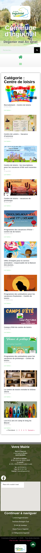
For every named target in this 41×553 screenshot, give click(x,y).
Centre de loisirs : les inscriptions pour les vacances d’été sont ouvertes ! (20, 167)
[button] (20, 64)
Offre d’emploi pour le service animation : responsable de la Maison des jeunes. (20, 263)
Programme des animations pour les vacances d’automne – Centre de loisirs (19, 296)
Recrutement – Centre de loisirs (17, 105)
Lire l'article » (7, 110)
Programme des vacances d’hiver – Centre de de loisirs (19, 231)
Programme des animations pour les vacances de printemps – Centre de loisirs (19, 358)
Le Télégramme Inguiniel (20, 533)
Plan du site (13, 540)
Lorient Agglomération (20, 518)
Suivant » (31, 430)
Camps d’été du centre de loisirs (18, 327)
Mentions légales (26, 540)
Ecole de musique (20, 525)
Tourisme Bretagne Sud (20, 521)
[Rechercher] (37, 50)
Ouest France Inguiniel (21, 529)
